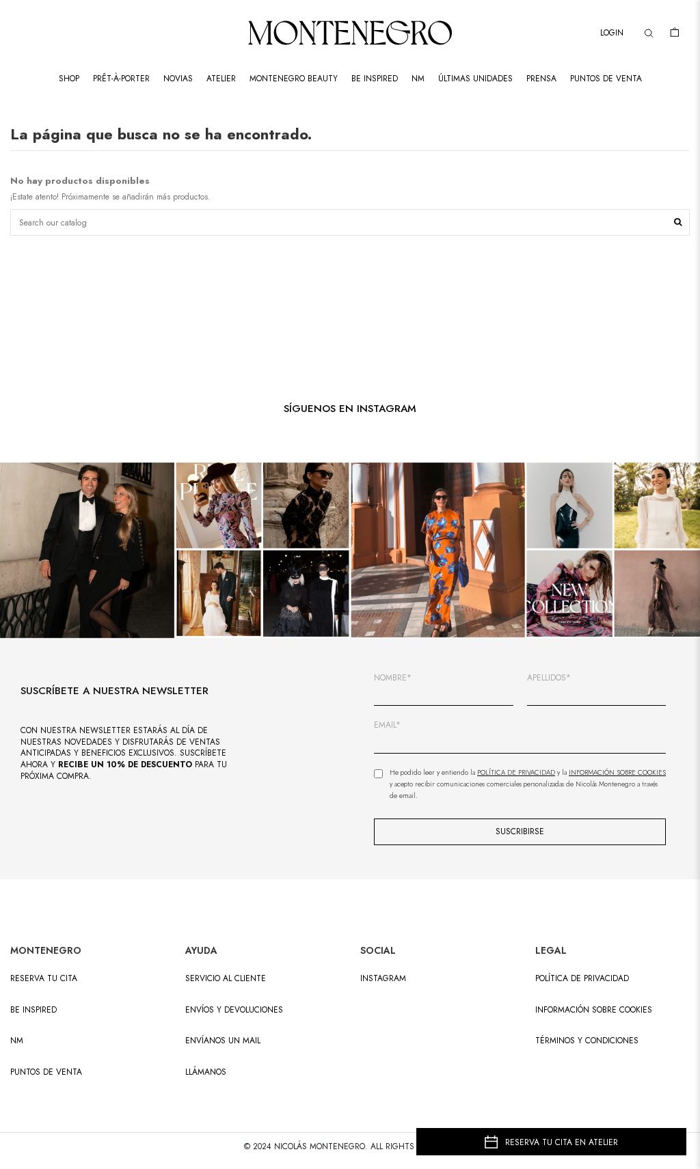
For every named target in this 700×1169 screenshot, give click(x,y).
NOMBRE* (393, 678)
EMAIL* (387, 725)
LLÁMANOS (205, 1072)
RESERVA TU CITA (43, 979)
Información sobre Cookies (617, 772)
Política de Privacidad (516, 772)
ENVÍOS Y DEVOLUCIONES (234, 1010)
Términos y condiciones (586, 1041)
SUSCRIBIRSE (520, 831)
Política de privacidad (582, 979)
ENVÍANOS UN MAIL (222, 1041)
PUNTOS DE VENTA (46, 1072)
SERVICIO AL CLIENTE (225, 979)
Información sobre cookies (593, 1010)
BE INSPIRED (33, 1010)
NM (16, 1041)
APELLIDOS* (549, 678)
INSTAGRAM (383, 979)
